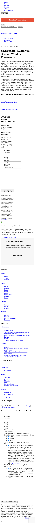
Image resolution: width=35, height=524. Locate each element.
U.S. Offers (7, 370)
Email (11, 436)
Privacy (28, 406)
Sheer (6, 290)
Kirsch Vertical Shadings (9, 102)
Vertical (6, 279)
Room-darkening (9, 353)
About (6, 8)
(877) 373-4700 (5, 397)
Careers (11, 385)
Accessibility (12, 407)
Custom (6, 316)
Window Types (8, 330)
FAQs (6, 379)
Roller (6, 291)
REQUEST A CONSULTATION (7, 190)
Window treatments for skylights (13, 340)
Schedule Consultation (17, 20)
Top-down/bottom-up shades (12, 357)
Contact (3, 389)
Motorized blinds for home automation (15, 355)
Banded (6, 296)
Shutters (6, 7)
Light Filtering (8, 350)
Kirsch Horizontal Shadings (9, 109)
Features (3, 343)
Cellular (6, 288)
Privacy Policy (4, 219)
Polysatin (7, 308)
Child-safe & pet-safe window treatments (15, 352)
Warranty (7, 381)
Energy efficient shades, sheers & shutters (16, 348)
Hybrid (6, 306)
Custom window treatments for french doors (16, 332)
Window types (5, 327)
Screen (6, 298)
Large (6, 338)
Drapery (6, 5)
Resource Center (9, 384)
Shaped (6, 337)
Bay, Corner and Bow (10, 333)
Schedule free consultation (8, 237)
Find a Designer (8, 10)
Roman (6, 293)
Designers (7, 40)
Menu (2, 24)
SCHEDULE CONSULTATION (9, 502)
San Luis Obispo (9, 38)
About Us (7, 377)
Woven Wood (8, 294)
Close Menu (4, 13)
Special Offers (8, 41)
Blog (5, 382)
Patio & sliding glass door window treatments (17, 335)
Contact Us (7, 392)
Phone (12, 438)
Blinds (6, 2)
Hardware (7, 320)
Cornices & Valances (10, 318)
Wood (6, 278)
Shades (6, 4)
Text (11, 440)
